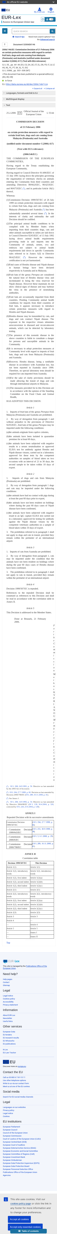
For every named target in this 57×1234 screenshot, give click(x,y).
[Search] (52, 31)
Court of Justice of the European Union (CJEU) (22, 1139)
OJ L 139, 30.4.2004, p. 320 (41, 804)
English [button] (51, 12)
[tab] (28, 93)
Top (8, 942)
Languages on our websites (14, 1107)
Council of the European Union (15, 1133)
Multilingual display (15, 99)
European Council (10, 1130)
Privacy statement (10, 1005)
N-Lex (5, 1050)
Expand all (38, 89)
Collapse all (50, 89)
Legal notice (8, 996)
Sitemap (6, 985)
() (24, 188)
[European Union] (9, 1062)
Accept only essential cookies (25, 1227)
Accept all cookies (19, 1219)
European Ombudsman (12, 1160)
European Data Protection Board (16, 1166)
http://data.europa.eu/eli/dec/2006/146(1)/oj (27, 84)
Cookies (6, 1116)
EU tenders (7, 1035)
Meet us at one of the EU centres (16, 1086)
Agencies (7, 1175)
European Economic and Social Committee (20, 1151)
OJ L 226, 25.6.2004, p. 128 (28, 807)
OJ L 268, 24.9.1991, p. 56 (21, 786)
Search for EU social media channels (18, 1097)
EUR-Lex (11, 17)
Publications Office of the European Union (20, 1172)
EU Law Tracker (9, 1053)
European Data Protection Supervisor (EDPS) (21, 1163)
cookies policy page (20, 1203)
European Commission (12, 1136)
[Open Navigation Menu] (4, 31)
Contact (6, 982)
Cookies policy (9, 999)
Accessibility (8, 1002)
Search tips (20, 37)
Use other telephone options (14, 1080)
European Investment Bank (14, 1157)
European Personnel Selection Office (18, 1169)
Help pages (7, 979)
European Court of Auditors (14, 1145)
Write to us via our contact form (16, 1083)
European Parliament (11, 1127)
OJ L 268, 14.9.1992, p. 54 (21, 802)
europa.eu (22, 1066)
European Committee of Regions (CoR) (19, 1154)
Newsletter (7, 1018)
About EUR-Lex (9, 1015)
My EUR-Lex (39, 12)
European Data (9, 1032)
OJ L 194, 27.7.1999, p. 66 (20, 792)
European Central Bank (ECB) (15, 1142)
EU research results (11, 1038)
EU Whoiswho (8, 1041)
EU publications (9, 1044)
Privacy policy (8, 1110)
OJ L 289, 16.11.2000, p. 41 (37, 795)
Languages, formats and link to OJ (22, 93)
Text (8, 105)
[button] (28, 1231)
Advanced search (47, 39)
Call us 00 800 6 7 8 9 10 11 (14, 1077)
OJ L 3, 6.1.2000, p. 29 (42, 836)
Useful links (8, 1021)
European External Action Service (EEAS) (19, 1148)
